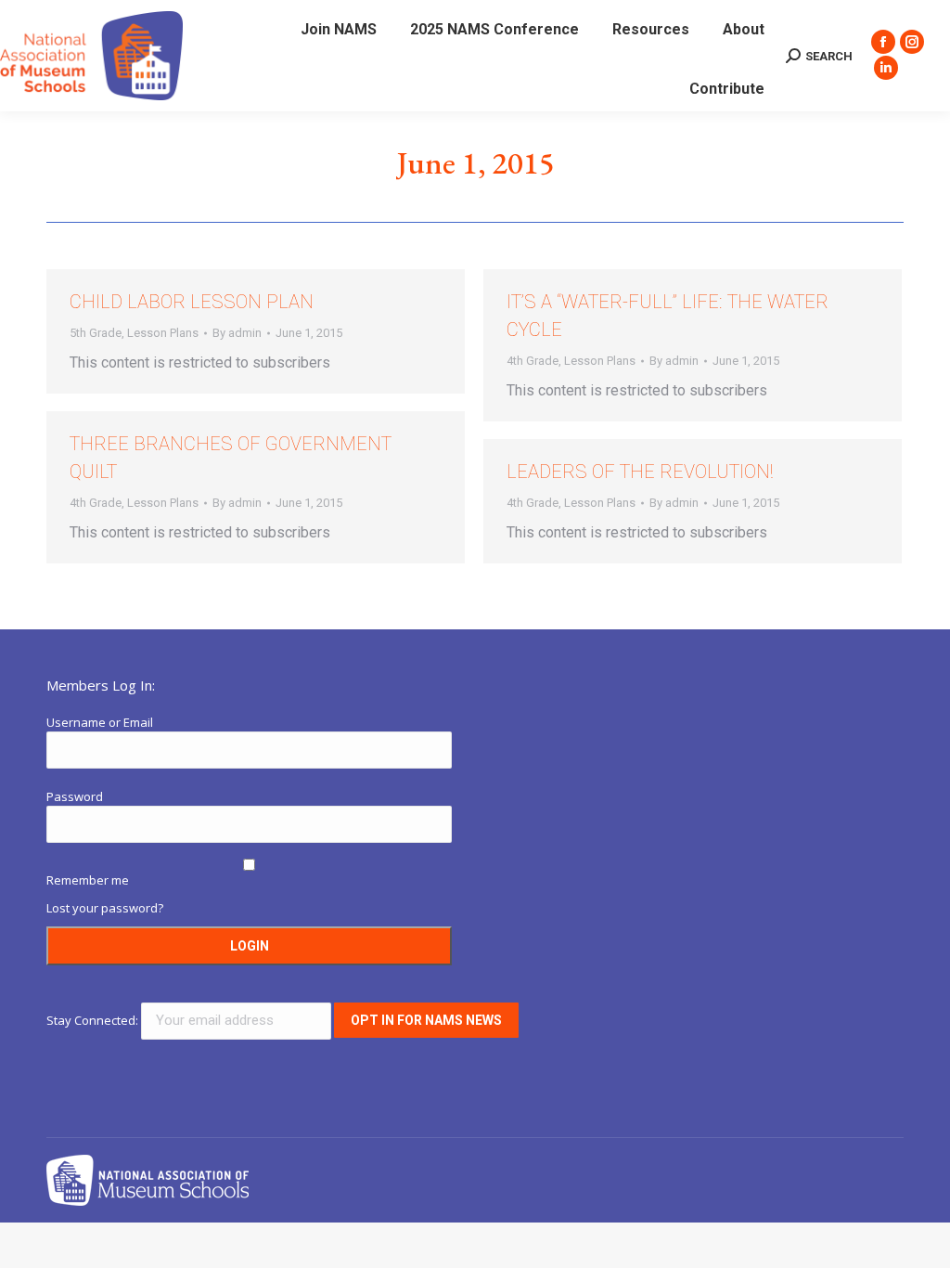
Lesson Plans (163, 333)
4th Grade (532, 361)
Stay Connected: (93, 1020)
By (237, 333)
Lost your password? (104, 907)
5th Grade (96, 333)
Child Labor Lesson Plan (192, 302)
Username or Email (99, 722)
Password (74, 796)
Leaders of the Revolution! (640, 471)
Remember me (87, 880)
